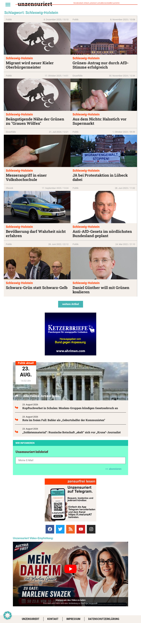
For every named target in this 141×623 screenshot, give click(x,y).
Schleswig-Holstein (19, 58)
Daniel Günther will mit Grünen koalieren (101, 289)
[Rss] (70, 529)
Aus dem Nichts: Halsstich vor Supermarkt (100, 121)
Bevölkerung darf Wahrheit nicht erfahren (36, 233)
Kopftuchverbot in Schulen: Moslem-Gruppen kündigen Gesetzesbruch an (70, 408)
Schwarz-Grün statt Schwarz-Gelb (37, 287)
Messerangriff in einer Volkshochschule (26, 177)
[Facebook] (50, 529)
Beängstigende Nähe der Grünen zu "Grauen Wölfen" (35, 121)
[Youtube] (81, 529)
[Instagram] (91, 529)
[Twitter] (60, 529)
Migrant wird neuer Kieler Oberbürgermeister (30, 65)
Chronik (9, 188)
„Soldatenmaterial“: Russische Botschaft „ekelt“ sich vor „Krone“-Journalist (71, 432)
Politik (9, 19)
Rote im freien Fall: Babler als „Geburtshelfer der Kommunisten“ (63, 420)
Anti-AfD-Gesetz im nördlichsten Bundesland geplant (102, 233)
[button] (8, 4)
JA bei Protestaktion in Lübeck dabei (100, 177)
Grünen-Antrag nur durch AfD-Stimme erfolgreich (101, 65)
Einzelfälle (78, 75)
